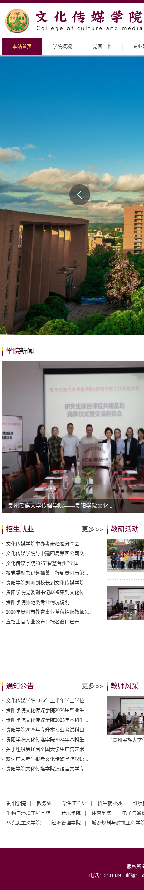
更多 (92, 464)
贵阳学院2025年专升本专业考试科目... (47, 664)
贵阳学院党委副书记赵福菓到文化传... (47, 527)
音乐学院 (71, 748)
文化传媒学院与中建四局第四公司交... (47, 488)
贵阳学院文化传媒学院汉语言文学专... (47, 703)
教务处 (44, 738)
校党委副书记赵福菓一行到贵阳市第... (47, 508)
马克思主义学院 (23, 757)
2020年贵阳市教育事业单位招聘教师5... (48, 547)
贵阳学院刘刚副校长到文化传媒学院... (47, 517)
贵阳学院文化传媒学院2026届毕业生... (47, 645)
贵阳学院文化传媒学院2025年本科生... (47, 655)
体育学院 (101, 748)
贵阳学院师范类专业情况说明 (38, 537)
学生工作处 (74, 738)
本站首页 (22, 46)
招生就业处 (110, 738)
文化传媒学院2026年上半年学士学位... (47, 635)
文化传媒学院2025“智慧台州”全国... (44, 498)
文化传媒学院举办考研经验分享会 (42, 478)
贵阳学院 (16, 738)
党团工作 (102, 46)
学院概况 (62, 46)
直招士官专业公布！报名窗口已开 (42, 556)
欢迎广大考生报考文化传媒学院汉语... (47, 694)
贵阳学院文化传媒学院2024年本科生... (47, 674)
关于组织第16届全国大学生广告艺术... (47, 684)
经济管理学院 (66, 757)
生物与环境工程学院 (28, 748)
